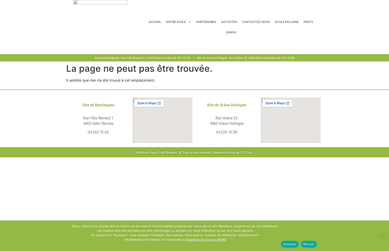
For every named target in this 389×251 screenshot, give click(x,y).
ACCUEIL (155, 22)
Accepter (289, 244)
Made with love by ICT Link (233, 152)
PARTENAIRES (206, 22)
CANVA (231, 32)
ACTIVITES (229, 22)
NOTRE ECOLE (176, 22)
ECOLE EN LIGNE (287, 22)
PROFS (308, 22)
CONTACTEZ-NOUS (256, 22)
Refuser (309, 244)
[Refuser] (382, 235)
